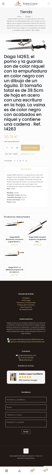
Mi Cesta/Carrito (26, 309)
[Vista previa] (45, 233)
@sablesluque (27, 360)
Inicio (19, 16)
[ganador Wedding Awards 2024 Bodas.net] (26, 342)
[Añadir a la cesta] (22, 223)
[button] (43, 41)
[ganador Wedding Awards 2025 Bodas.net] (25, 339)
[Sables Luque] (26, 4)
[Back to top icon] (26, 451)
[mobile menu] (49, 4)
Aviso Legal (26, 300)
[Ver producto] (22, 226)
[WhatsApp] (26, 161)
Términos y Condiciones (26, 302)
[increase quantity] (17, 147)
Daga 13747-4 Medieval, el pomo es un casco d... (14, 269)
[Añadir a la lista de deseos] (45, 230)
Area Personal (26, 307)
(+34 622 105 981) (27, 357)
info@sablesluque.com (27, 355)
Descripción (26, 169)
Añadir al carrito (30, 147)
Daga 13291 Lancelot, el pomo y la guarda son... (37, 239)
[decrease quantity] (7, 147)
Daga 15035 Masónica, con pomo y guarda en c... (14, 239)
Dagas (28, 16)
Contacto (26, 298)
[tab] (26, 169)
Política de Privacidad (26, 305)
